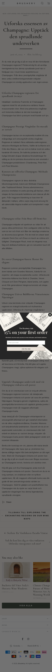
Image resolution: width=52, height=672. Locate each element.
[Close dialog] (50, 315)
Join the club (26, 349)
